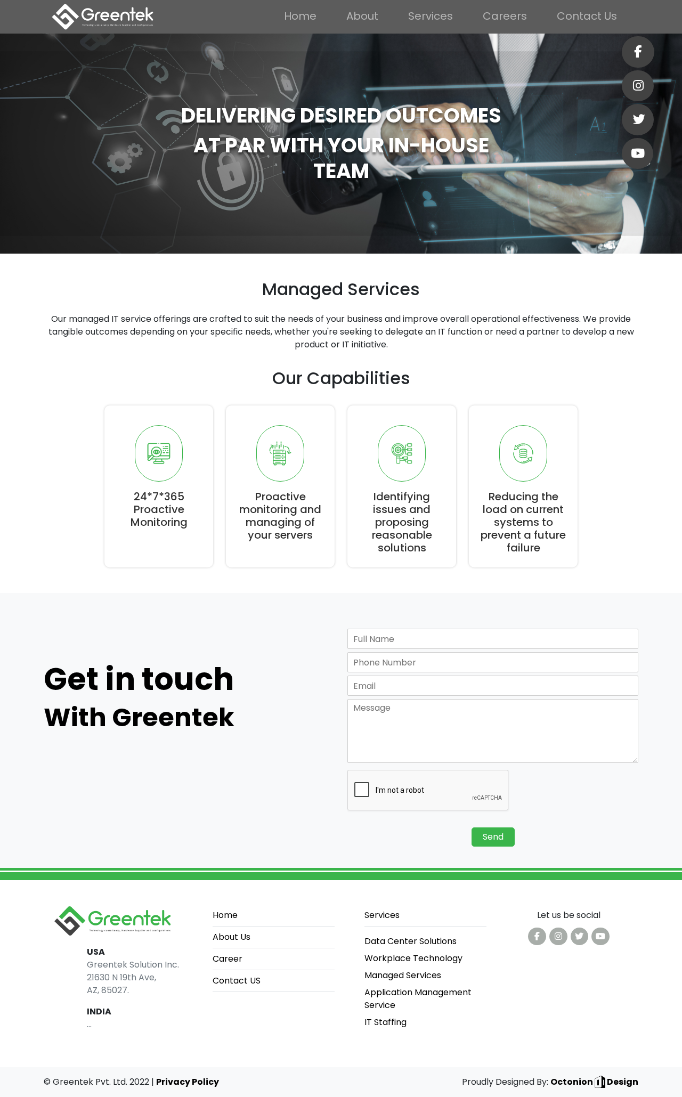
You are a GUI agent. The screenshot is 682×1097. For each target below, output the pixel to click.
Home (300, 16)
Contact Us (587, 16)
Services (430, 16)
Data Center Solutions (410, 941)
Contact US (237, 980)
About (362, 16)
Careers (505, 16)
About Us (231, 937)
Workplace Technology (413, 958)
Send (493, 837)
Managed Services (402, 975)
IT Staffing (385, 1022)
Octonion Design (594, 1082)
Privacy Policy (187, 1082)
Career (227, 959)
